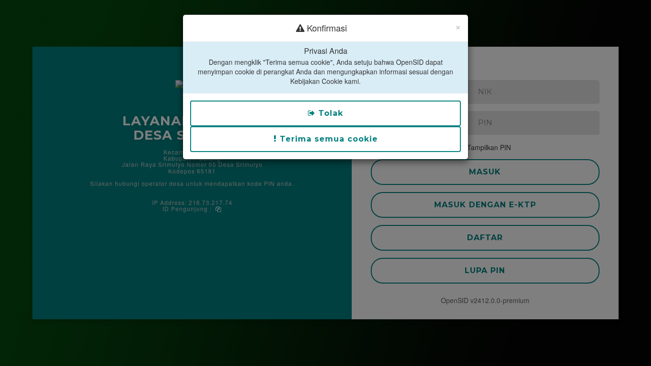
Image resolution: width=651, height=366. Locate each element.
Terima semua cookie (327, 138)
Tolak (329, 113)
